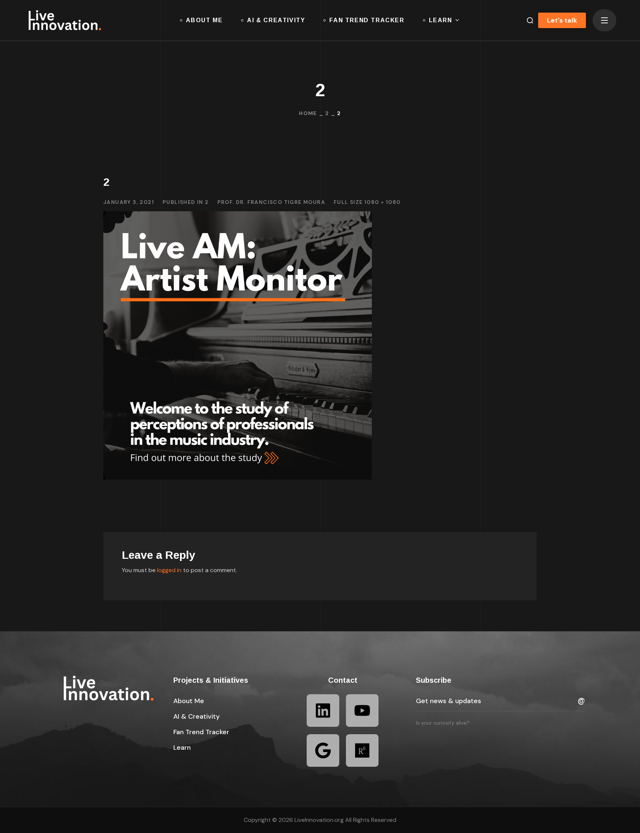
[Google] (323, 750)
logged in (169, 570)
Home (308, 113)
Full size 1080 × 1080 (367, 202)
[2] (237, 217)
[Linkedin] (323, 710)
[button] (527, 20)
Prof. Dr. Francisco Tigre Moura (271, 202)
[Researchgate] (362, 750)
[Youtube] (362, 710)
